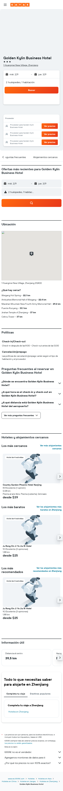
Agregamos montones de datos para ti (25, 757)
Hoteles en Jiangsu (28, 781)
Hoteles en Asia (44, 778)
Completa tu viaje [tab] (15, 693)
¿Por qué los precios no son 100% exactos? (28, 763)
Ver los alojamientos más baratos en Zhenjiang (49, 508)
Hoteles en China (9, 781)
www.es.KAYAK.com (16, 778)
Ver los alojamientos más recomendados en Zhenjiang (47, 569)
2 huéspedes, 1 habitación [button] (20, 82)
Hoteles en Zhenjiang (18, 711)
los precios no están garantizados (18, 743)
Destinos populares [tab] (40, 693)
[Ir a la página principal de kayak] (20, 5)
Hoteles (31, 778)
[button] (5, 4)
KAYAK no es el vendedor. (18, 752)
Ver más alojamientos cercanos (50, 447)
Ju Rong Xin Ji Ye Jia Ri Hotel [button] (17, 546)
